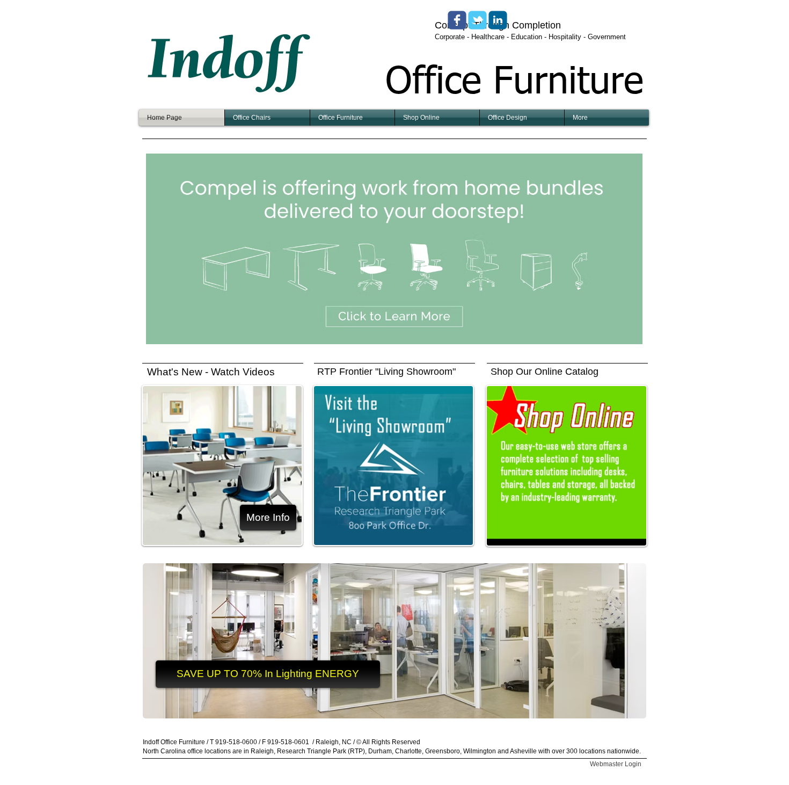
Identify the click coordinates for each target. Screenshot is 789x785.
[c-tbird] (477, 20)
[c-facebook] (457, 20)
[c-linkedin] (497, 20)
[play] (620, 335)
